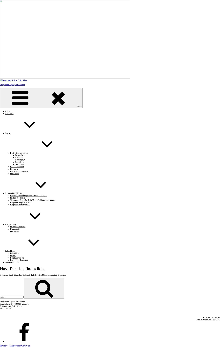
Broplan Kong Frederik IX (21, 202)
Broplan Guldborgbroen (20, 205)
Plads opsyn (20, 160)
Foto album (14, 173)
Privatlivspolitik (6, 346)
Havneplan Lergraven (19, 171)
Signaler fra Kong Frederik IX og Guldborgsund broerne (33, 200)
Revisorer (19, 157)
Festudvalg (19, 162)
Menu (79, 107)
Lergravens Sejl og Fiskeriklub (12, 84)
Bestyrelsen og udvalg (19, 153)
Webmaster (19, 164)
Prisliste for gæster (17, 198)
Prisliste (13, 255)
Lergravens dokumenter (19, 260)
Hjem (7, 111)
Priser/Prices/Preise (17, 227)
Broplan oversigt (17, 258)
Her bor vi (14, 169)
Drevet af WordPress (21, 346)
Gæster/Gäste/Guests (13, 193)
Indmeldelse (10, 251)
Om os (7, 133)
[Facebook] (24, 341)
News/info (9, 113)
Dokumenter (15, 229)
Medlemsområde (11, 262)
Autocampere (10, 224)
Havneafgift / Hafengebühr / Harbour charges (28, 195)
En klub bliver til (17, 167)
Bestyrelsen (20, 155)
